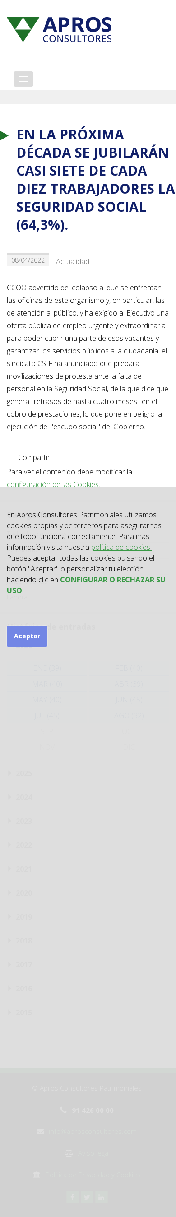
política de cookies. (121, 547)
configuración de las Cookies (53, 484)
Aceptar (27, 636)
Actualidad (72, 261)
